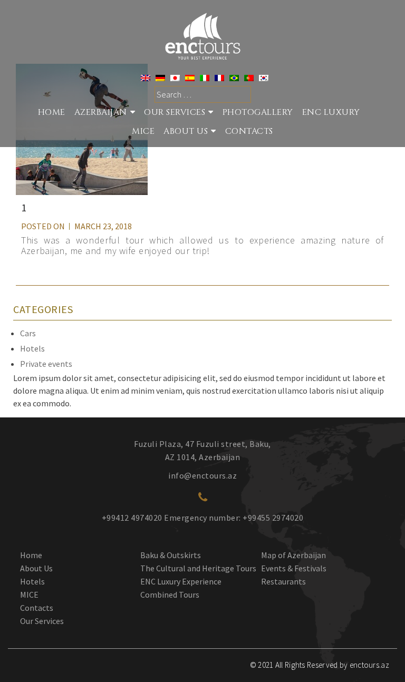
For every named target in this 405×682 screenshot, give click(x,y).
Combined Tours (169, 594)
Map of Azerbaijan (293, 555)
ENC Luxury (331, 112)
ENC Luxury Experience (180, 581)
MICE (143, 131)
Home (51, 112)
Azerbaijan (100, 112)
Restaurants (283, 581)
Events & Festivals (293, 568)
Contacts (249, 131)
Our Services (42, 621)
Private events (46, 363)
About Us (185, 131)
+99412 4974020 (132, 517)
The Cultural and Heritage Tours (198, 568)
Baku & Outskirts (170, 555)
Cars (28, 333)
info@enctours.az (202, 475)
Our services (174, 112)
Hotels (32, 348)
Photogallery (258, 112)
